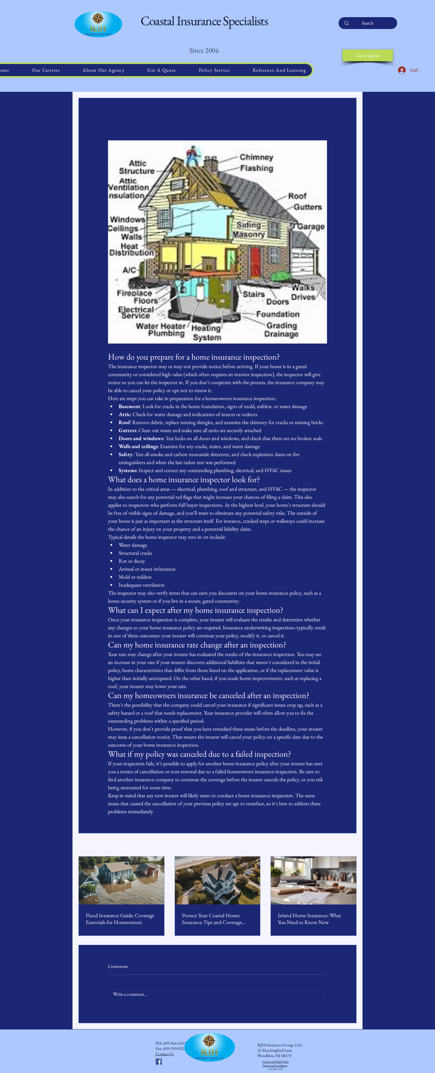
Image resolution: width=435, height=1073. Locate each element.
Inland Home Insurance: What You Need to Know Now (309, 919)
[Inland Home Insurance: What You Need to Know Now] (313, 880)
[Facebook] (159, 1061)
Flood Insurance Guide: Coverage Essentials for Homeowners (120, 919)
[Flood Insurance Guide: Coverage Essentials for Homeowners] (121, 880)
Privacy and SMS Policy (275, 1062)
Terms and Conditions (274, 1065)
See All (351, 845)
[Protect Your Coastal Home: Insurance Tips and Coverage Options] (217, 880)
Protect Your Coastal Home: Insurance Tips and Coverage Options (212, 919)
